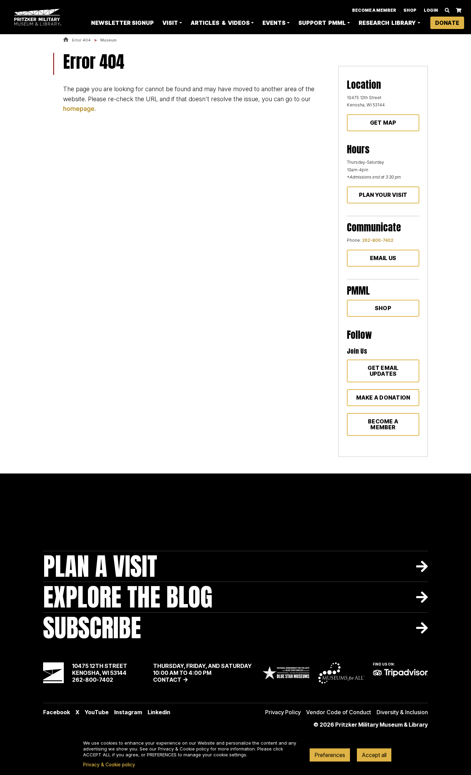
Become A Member (374, 10)
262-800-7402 (377, 240)
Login (431, 10)
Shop (410, 10)
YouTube (97, 712)
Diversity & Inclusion (402, 712)
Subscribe (92, 627)
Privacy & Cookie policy (109, 764)
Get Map (383, 122)
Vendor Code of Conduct (338, 712)
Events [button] (273, 22)
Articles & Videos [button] (220, 22)
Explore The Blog (127, 597)
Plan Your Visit (383, 194)
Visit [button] (170, 22)
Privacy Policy (283, 712)
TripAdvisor (400, 673)
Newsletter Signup (122, 22)
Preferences (329, 755)
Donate (447, 22)
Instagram (128, 712)
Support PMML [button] (322, 22)
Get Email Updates (383, 370)
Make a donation (383, 397)
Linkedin (159, 712)
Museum (108, 40)
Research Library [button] (387, 22)
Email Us (383, 258)
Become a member (383, 424)
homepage (78, 108)
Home (66, 40)
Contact (167, 679)
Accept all (374, 755)
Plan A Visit (100, 566)
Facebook (56, 712)
